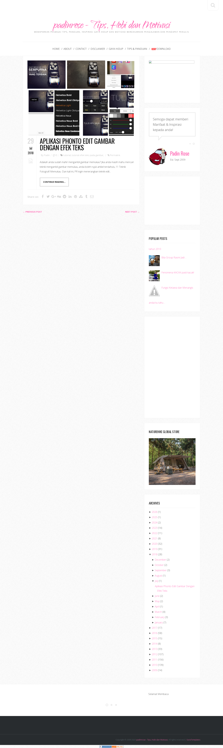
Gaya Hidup (116, 48)
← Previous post (32, 211)
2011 (154, 659)
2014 (154, 643)
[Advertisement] (111, 7)
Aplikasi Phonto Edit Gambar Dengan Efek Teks (77, 144)
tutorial (67, 155)
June (157, 596)
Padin (47, 155)
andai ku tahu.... (157, 302)
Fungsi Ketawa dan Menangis (177, 287)
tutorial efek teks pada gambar (87, 155)
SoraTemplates (193, 739)
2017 (154, 627)
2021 (154, 538)
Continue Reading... (54, 182)
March (158, 612)
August (158, 575)
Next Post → (132, 211)
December (160, 559)
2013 (154, 649)
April (157, 606)
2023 (154, 527)
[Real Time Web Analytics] (118, 746)
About (68, 48)
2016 (154, 633)
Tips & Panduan (137, 48)
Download (163, 48)
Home (56, 48)
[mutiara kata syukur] (46, 75)
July (156, 581)
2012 (154, 654)
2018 (154, 554)
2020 (154, 543)
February (159, 617)
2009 (154, 670)
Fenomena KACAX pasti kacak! (177, 272)
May (157, 601)
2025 (154, 517)
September (161, 570)
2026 (154, 512)
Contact (81, 48)
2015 (154, 638)
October (159, 565)
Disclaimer (98, 48)
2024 (154, 522)
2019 (154, 549)
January (159, 622)
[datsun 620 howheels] (86, 75)
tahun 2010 (155, 249)
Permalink (115, 155)
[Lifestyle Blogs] (105, 746)
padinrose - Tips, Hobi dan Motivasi (111, 26)
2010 (154, 665)
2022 (154, 533)
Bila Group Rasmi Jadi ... (173, 257)
